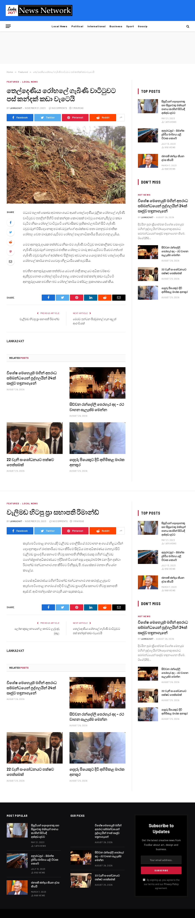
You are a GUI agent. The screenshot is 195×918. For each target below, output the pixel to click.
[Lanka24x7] (39, 10)
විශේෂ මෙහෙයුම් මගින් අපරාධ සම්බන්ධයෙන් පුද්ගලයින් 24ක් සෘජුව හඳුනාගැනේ (32, 377)
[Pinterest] (10, 251)
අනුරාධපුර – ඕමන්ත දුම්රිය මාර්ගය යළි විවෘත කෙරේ (172, 134)
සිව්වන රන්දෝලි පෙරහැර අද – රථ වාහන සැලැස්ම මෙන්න (97, 407)
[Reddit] (10, 242)
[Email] (10, 261)
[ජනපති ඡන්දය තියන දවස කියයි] (148, 161)
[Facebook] (10, 222)
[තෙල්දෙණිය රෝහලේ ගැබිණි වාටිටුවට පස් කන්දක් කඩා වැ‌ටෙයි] (66, 165)
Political (77, 26)
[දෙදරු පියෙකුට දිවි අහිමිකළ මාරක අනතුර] (97, 438)
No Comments (59, 108)
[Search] (187, 26)
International (96, 26)
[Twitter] (10, 232)
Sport (130, 26)
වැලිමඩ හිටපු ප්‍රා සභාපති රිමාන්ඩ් (39, 319)
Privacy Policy (171, 884)
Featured (13, 81)
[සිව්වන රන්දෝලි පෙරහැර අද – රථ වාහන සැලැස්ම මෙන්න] (97, 383)
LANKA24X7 (16, 108)
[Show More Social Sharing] (121, 117)
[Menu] (8, 26)
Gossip (143, 26)
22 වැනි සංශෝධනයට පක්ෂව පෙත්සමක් (30, 462)
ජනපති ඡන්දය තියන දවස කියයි (172, 157)
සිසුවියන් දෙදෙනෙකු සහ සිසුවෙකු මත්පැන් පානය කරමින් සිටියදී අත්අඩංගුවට (173, 107)
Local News (59, 26)
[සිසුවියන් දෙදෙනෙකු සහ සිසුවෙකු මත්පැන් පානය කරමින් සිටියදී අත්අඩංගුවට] (148, 106)
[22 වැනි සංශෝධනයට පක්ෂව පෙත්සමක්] (35, 438)
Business (115, 26)
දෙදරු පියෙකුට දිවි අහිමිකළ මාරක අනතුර (97, 462)
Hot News (144, 195)
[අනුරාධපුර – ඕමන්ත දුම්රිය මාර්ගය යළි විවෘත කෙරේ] (148, 135)
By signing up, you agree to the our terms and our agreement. (162, 884)
